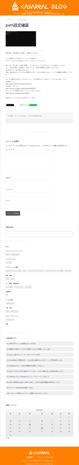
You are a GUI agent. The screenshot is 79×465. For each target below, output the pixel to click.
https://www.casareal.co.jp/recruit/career (19, 84)
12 (30, 424)
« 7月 (7, 438)
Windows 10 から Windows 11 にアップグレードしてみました (29, 376)
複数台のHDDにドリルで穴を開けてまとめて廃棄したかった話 (29, 349)
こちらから (35, 53)
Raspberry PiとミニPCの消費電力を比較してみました (26, 366)
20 (42, 428)
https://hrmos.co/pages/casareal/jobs (18, 93)
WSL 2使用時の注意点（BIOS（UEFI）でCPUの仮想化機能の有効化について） (35, 382)
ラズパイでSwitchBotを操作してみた (21, 388)
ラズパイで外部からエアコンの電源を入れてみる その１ (29, 393)
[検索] (69, 234)
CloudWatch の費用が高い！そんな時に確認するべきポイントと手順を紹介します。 (36, 360)
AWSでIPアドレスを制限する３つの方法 (22, 343)
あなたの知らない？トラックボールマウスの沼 (24, 354)
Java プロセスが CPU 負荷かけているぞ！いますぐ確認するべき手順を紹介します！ (36, 371)
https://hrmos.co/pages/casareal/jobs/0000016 (21, 88)
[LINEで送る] (33, 105)
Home (10, 20)
